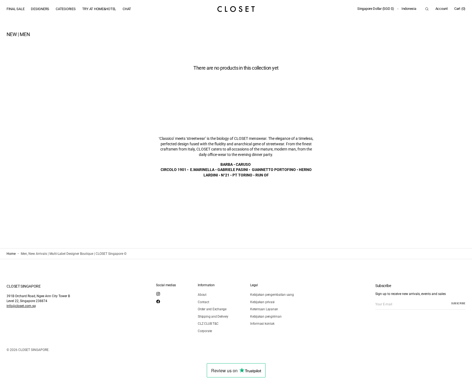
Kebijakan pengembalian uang (272, 295)
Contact (203, 302)
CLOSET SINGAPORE (33, 350)
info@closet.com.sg (21, 306)
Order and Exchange (212, 309)
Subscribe (458, 303)
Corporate (205, 331)
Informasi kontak (262, 324)
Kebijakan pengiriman (265, 316)
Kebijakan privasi (262, 302)
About (202, 295)
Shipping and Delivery (213, 316)
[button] (375, 9)
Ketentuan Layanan (264, 309)
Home (11, 254)
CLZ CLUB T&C (208, 324)
